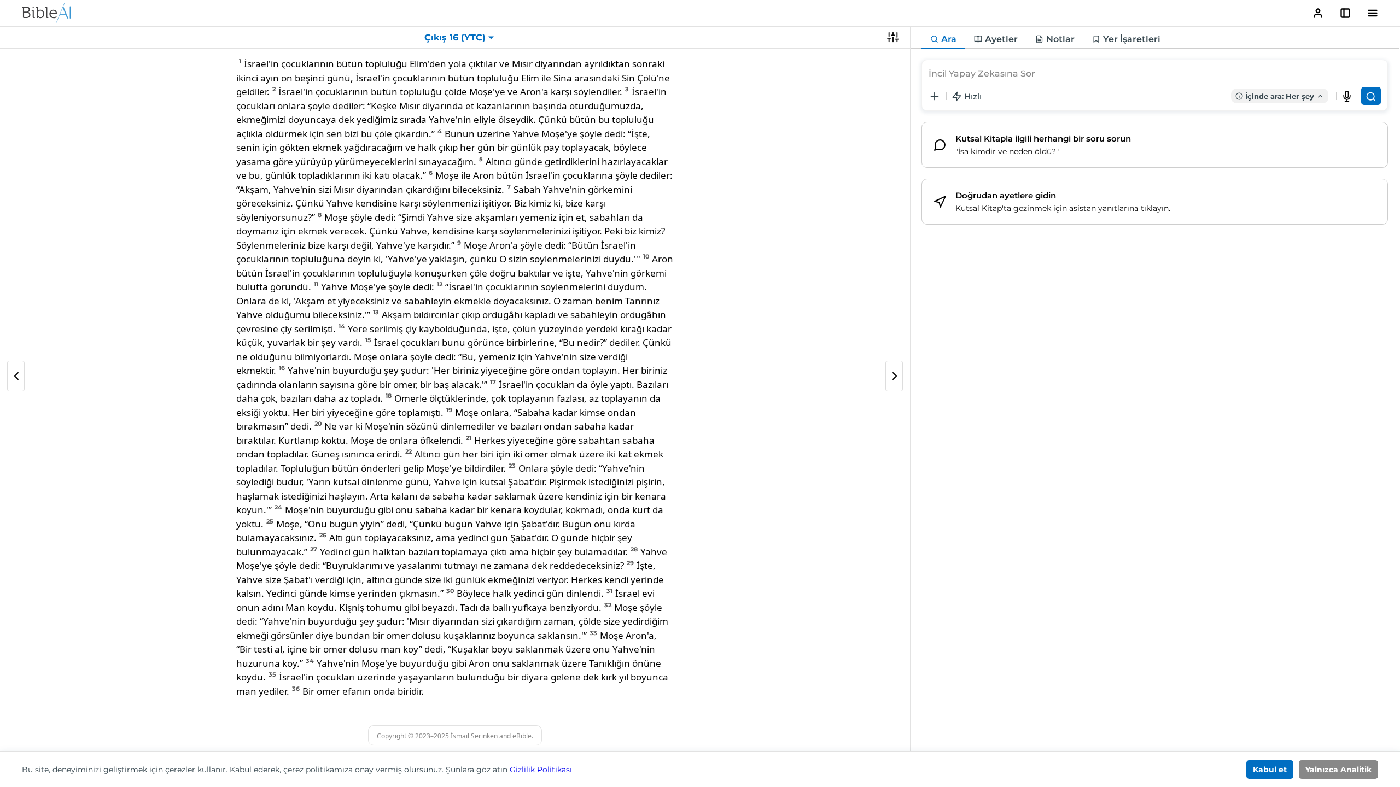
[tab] (943, 39)
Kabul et (1270, 769)
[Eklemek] (935, 96)
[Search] (1371, 96)
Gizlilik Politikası (541, 769)
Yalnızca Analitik (1338, 769)
